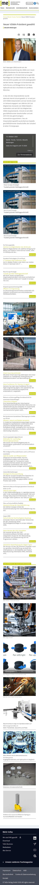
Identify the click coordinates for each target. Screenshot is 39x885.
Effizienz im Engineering (11, 289)
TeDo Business (8, 844)
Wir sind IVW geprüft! (10, 837)
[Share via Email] (24, 35)
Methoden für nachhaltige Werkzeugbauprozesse (12, 440)
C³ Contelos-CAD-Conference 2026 (14, 260)
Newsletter (29, 3)
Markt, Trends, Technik (14, 17)
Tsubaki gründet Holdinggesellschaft (16, 187)
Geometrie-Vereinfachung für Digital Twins (17, 545)
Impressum (6, 870)
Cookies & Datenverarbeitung (25, 874)
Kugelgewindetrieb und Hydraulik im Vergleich (18, 759)
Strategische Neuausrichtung (13, 474)
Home (5, 17)
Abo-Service (7, 850)
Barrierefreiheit (8, 874)
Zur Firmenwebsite (25, 155)
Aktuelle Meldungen (10, 28)
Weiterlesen (32, 255)
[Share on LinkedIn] (29, 35)
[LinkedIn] (34, 839)
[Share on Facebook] (34, 35)
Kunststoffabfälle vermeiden (12, 817)
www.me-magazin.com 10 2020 (16, 146)
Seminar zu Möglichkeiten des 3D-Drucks (17, 247)
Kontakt (5, 878)
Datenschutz (17, 870)
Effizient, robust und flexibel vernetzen (16, 420)
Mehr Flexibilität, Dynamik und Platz (15, 728)
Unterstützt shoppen (10, 401)
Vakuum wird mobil (9, 491)
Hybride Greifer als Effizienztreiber (14, 456)
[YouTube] (34, 850)
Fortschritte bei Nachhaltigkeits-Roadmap (17, 518)
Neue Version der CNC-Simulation (14, 531)
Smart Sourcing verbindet (11, 373)
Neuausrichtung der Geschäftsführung (16, 505)
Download (6, 841)
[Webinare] (34, 856)
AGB (24, 870)
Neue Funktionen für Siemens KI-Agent (16, 384)
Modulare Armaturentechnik (12, 787)
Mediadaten (7, 847)
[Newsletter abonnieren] (34, 845)
